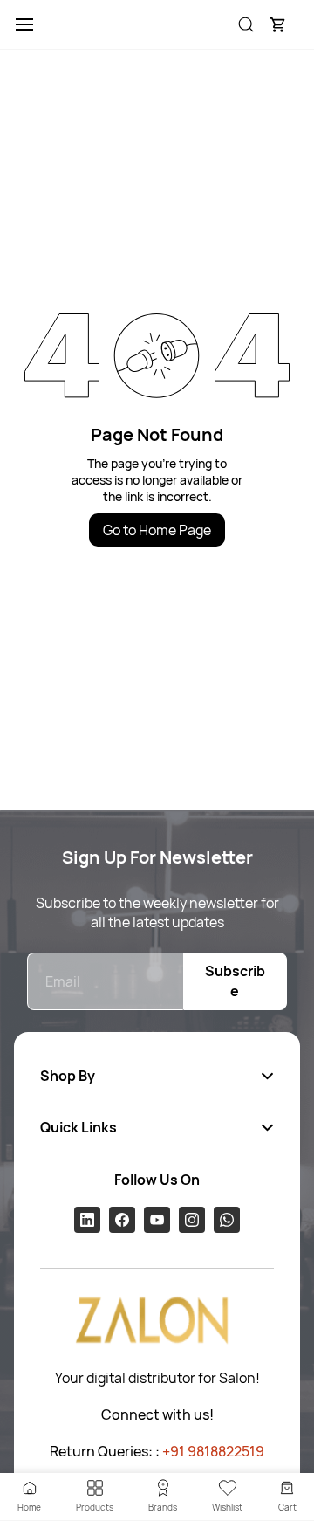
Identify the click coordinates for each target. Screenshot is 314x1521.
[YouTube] (157, 1220)
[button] (277, 24)
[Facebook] (122, 1220)
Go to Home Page (157, 530)
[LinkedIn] (87, 1220)
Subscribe (235, 981)
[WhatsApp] (227, 1220)
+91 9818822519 (213, 1451)
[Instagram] (192, 1220)
